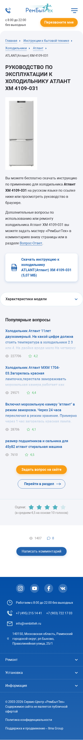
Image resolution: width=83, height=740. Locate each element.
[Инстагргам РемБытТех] (20, 588)
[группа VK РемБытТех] (62, 588)
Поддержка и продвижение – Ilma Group (34, 728)
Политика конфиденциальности (28, 720)
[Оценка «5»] (63, 507)
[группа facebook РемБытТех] (48, 588)
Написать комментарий (41, 551)
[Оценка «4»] (55, 507)
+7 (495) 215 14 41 (29, 613)
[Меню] (74, 10)
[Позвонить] (8, 12)
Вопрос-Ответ (31, 243)
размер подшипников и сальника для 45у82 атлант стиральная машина (36, 444)
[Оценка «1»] (31, 507)
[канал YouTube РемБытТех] (34, 588)
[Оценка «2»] (39, 507)
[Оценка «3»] (47, 507)
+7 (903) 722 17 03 (59, 613)
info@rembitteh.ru (28, 623)
